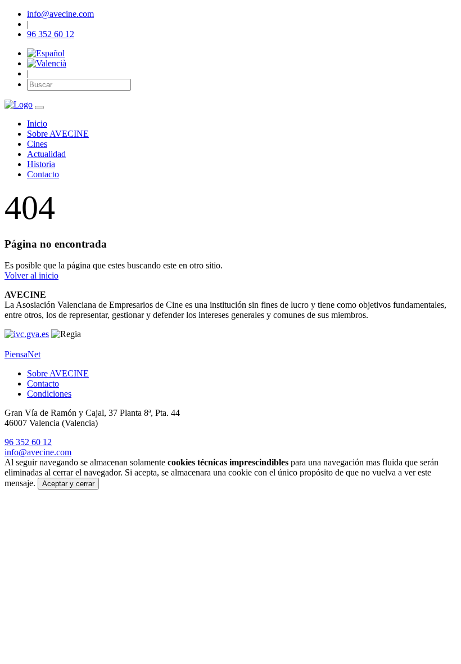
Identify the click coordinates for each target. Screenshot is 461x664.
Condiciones (49, 393)
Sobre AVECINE (58, 133)
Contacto (43, 174)
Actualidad (46, 154)
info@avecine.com (60, 14)
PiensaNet (22, 354)
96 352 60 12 (50, 34)
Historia (41, 164)
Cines (37, 144)
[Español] (46, 53)
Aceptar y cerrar (68, 483)
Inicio (37, 123)
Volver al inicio (31, 275)
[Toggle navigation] (39, 107)
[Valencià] (46, 63)
